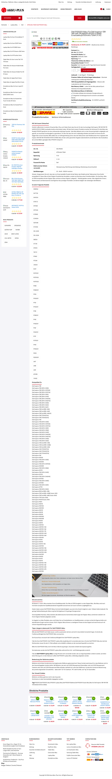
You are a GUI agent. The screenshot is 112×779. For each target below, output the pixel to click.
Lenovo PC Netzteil (72, 758)
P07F (34, 269)
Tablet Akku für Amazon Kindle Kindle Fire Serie (13, 67)
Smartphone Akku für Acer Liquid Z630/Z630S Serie (12, 93)
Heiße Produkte (66, 9)
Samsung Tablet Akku (73, 752)
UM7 (34, 361)
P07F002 (36, 277)
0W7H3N (35, 223)
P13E (34, 311)
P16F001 (35, 332)
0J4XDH (35, 218)
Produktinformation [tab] (40, 117)
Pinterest (19, 765)
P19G (34, 345)
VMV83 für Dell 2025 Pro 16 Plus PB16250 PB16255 (77, 701)
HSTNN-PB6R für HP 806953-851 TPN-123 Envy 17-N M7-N (18, 193)
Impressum (107, 2)
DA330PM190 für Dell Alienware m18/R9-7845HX (105, 703)
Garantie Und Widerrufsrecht (84, 2)
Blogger (3, 765)
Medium (8, 765)
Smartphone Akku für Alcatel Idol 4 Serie (12, 112)
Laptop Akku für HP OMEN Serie (12, 47)
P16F (34, 328)
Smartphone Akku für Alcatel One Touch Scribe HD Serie (12, 100)
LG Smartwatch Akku (72, 750)
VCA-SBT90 (8, 238)
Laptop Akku (14, 25)
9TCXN (35, 260)
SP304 (17, 238)
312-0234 (36, 235)
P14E (34, 319)
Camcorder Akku (52, 752)
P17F (34, 336)
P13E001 (35, 315)
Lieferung (98, 2)
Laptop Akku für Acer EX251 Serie (12, 43)
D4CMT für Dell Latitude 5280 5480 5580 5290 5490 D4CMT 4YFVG (18, 139)
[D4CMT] (6, 139)
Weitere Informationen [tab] (61, 117)
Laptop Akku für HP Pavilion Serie (12, 55)
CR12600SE (17, 225)
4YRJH (35, 248)
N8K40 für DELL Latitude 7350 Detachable (91, 715)
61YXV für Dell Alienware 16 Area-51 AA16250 (63, 701)
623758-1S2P (8, 230)
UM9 (34, 370)
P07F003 (36, 281)
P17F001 (35, 340)
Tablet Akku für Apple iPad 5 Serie (12, 78)
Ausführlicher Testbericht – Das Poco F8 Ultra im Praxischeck (13, 760)
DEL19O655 (80, 52)
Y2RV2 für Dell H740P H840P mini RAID (77, 715)
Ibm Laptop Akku (71, 744)
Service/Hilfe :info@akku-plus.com (99, 18)
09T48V (35, 206)
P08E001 (36, 290)
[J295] (6, 126)
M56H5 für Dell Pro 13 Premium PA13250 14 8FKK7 (49, 701)
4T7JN (35, 244)
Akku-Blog (78, 9)
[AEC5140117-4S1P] (6, 208)
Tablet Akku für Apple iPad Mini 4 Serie (13, 82)
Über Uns (61, 2)
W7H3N (35, 374)
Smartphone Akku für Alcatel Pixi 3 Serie (12, 106)
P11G (34, 302)
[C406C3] (6, 155)
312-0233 (36, 231)
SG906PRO (8, 225)
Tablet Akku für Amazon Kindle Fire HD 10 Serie (13, 73)
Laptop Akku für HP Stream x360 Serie (13, 51)
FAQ (30, 755)
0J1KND (35, 214)
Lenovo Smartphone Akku (74, 747)
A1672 (6, 234)
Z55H (6, 242)
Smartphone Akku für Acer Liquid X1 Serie (13, 87)
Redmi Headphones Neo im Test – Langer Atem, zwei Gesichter (12, 749)
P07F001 (35, 273)
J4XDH (35, 265)
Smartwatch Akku (53, 744)
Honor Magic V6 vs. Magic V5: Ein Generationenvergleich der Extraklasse (14, 745)
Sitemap (31, 758)
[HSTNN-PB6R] (6, 194)
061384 (18, 230)
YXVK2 (35, 378)
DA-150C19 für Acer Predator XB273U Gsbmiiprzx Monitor (17, 166)
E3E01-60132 (15, 234)
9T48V (35, 256)
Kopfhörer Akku (52, 747)
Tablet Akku (51, 750)
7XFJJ (35, 252)
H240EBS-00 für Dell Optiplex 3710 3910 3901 (49, 717)
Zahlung (69, 2)
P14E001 (35, 324)
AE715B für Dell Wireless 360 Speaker (63, 715)
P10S (34, 294)
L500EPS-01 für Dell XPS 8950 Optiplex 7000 (105, 717)
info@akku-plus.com (97, 746)
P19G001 (35, 349)
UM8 (34, 366)
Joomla (14, 765)
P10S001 (35, 298)
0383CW (35, 189)
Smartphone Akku (53, 758)
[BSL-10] (6, 180)
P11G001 (35, 307)
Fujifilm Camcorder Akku (73, 755)
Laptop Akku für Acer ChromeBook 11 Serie (13, 38)
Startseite (34, 9)
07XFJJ (35, 202)
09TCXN (35, 210)
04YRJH (35, 197)
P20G (35, 353)
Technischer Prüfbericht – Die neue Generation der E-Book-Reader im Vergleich (13, 755)
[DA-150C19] (6, 166)
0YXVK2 (35, 227)
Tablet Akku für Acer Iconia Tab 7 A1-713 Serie (13, 60)
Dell (22, 25)
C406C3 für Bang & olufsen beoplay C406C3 (17, 153)
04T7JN (35, 193)
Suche (79, 18)
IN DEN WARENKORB (88, 70)
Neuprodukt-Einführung (49, 9)
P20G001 (36, 357)
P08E (34, 286)
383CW (35, 239)
